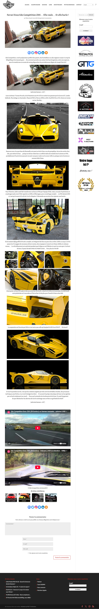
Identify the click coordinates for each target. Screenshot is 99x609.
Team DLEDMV (41, 584)
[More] (46, 52)
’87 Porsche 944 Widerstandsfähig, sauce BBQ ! (18, 597)
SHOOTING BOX (58, 5)
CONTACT (78, 5)
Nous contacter (41, 587)
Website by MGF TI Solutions (28, 606)
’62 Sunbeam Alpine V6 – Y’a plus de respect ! (18, 587)
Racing (39, 18)
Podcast (39, 582)
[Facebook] (29, 52)
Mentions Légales (41, 590)
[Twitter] (32, 52)
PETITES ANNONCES (69, 5)
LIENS (50, 5)
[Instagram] (36, 52)
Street (42, 18)
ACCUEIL (27, 5)
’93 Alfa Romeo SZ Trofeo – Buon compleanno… (18, 595)
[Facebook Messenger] (39, 52)
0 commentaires (48, 18)
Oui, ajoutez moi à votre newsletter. (38, 553)
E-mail (81, 25)
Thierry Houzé (29, 18)
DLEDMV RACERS (35, 5)
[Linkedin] (42, 52)
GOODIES (44, 5)
